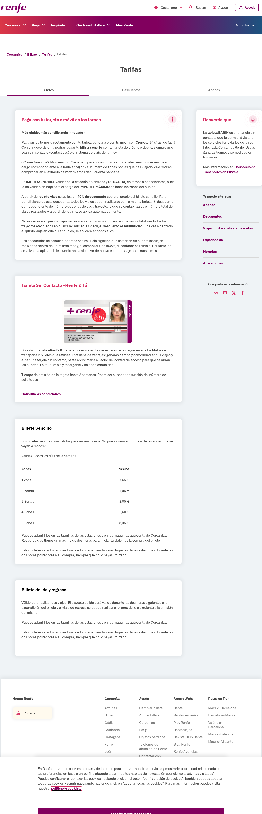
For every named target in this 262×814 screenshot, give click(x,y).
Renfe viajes (183, 729)
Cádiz (109, 722)
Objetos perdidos (152, 737)
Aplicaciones (213, 263)
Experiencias (213, 240)
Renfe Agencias (186, 751)
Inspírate (58, 25)
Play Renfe (182, 722)
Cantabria (112, 729)
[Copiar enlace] (216, 293)
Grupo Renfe (244, 25)
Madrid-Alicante (220, 741)
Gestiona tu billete (90, 25)
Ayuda (223, 7)
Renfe (178, 708)
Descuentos (212, 216)
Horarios (210, 251)
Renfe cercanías (186, 715)
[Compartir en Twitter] (233, 293)
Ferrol (109, 744)
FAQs (143, 729)
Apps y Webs (184, 698)
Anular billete (149, 715)
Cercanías (12, 25)
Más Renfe (124, 25)
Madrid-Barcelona (222, 708)
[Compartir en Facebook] (242, 293)
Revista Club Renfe (188, 737)
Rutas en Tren (218, 698)
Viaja (36, 25)
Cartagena (113, 737)
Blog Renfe (182, 744)
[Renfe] (13, 8)
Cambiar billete (151, 708)
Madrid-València (220, 734)
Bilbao (32, 54)
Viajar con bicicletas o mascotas (228, 228)
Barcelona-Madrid (222, 715)
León (108, 751)
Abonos (209, 205)
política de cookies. (66, 788)
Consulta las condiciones (41, 394)
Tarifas (47, 54)
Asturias (111, 708)
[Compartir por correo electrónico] (224, 293)
